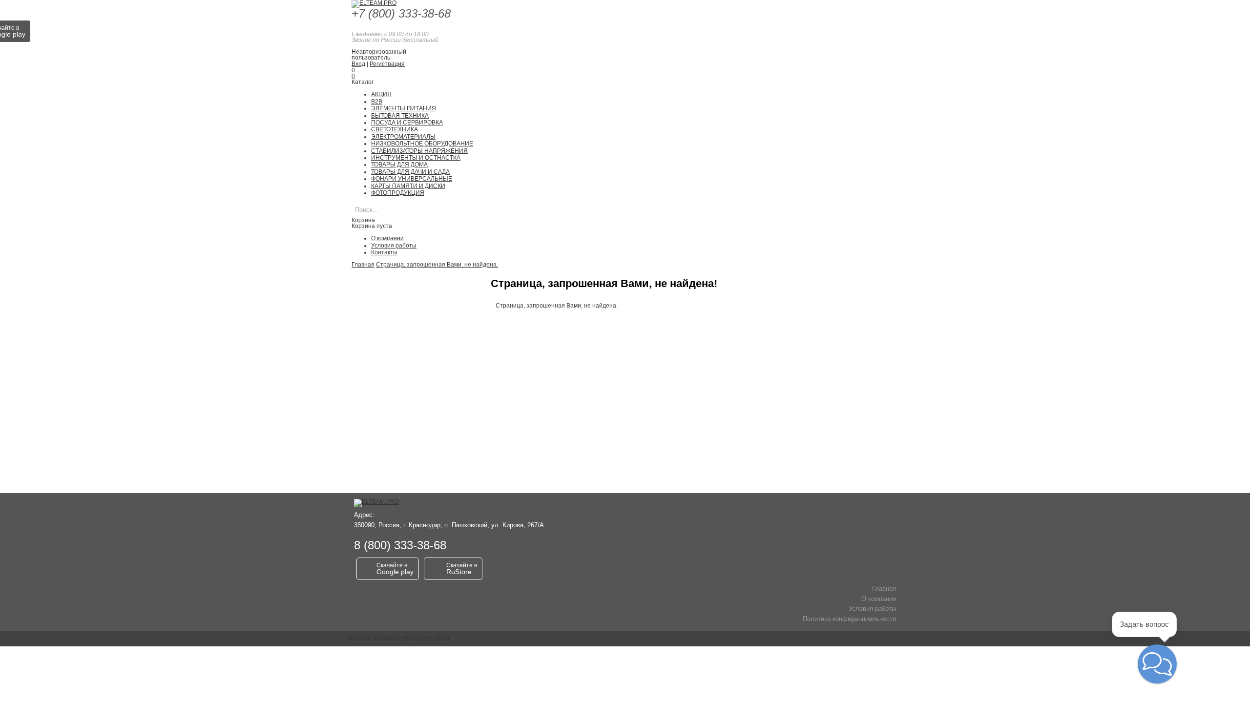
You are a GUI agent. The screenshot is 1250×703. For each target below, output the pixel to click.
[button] (1157, 663)
